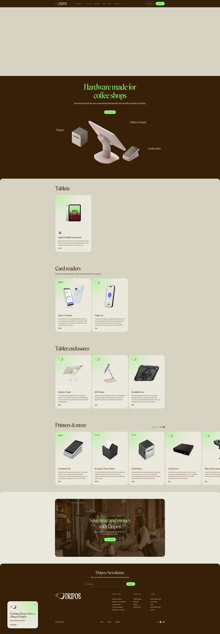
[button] (79, 3)
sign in (149, 3)
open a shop (107, 3)
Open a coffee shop (155, 599)
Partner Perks (137, 607)
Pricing (135, 604)
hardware (97, 3)
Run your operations (117, 607)
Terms (101, 622)
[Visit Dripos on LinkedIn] (164, 622)
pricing (88, 3)
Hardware (136, 601)
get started (110, 539)
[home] (61, 3)
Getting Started (137, 599)
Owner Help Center (155, 607)
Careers (152, 609)
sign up (160, 3)
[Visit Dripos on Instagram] (161, 622)
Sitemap (118, 622)
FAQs (151, 604)
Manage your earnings (118, 609)
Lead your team (116, 604)
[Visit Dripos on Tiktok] (157, 622)
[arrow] (155, 427)
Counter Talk (153, 601)
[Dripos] (73, 596)
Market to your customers (119, 601)
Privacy (109, 622)
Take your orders (116, 599)
